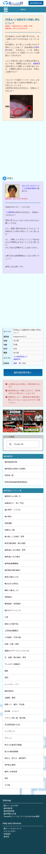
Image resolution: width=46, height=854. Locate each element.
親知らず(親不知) (11, 624)
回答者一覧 (9, 475)
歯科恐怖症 (9, 691)
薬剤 (6, 677)
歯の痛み (8, 516)
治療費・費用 (10, 698)
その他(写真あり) (20, 356)
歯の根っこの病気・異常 (14, 536)
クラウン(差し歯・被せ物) (15, 718)
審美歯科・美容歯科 (13, 604)
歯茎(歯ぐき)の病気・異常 (15, 550)
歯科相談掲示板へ (23, 372)
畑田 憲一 (17, 363)
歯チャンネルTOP (11, 806)
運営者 (6, 837)
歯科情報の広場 (10, 814)
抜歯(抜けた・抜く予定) (14, 503)
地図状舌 (36, 63)
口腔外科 (10, 212)
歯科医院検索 (9, 811)
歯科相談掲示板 (36, 3)
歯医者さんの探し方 (13, 496)
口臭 (6, 617)
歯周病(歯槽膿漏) (11, 563)
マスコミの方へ (10, 831)
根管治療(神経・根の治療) (15, 543)
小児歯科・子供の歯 (13, 637)
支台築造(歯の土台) (12, 724)
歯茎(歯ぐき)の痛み (12, 557)
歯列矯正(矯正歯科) (12, 570)
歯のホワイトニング (13, 610)
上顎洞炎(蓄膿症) (11, 631)
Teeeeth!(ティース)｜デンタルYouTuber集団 (21, 816)
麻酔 (6, 671)
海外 (6, 778)
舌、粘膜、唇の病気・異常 (15, 657)
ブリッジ (8, 738)
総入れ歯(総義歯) (11, 751)
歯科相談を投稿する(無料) (15, 469)
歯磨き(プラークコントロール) (17, 651)
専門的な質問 (10, 765)
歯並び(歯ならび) (11, 577)
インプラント (10, 731)
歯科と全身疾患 (11, 772)
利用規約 (7, 834)
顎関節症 (8, 597)
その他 (7, 785)
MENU (23, 10)
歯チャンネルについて (12, 828)
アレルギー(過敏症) (12, 664)
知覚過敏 (8, 523)
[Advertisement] (23, 147)
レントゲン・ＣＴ (12, 684)
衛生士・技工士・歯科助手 (15, 758)
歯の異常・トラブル (13, 510)
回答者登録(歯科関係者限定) (16, 482)
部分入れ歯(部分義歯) (13, 745)
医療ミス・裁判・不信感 (14, 704)
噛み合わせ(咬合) (11, 584)
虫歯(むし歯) (10, 530)
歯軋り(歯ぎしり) (11, 590)
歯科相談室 (8, 808)
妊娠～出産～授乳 (12, 644)
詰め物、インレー (12, 711)
